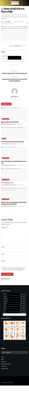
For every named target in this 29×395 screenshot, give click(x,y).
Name (3, 247)
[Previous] (13, 211)
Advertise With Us (6, 364)
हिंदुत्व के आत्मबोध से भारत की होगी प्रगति (9, 122)
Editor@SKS (8, 22)
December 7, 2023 (21, 143)
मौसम (15, 314)
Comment (4, 227)
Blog (2, 359)
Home (2, 357)
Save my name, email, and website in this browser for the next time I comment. (14, 268)
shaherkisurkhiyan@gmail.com (9, 124)
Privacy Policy (4, 368)
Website (3, 261)
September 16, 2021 (18, 22)
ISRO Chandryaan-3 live (7, 183)
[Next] (16, 211)
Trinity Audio (17, 45)
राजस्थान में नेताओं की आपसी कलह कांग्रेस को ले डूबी (12, 141)
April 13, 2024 (20, 124)
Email (3, 254)
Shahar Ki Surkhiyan (9, 382)
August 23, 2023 (20, 165)
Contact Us (4, 366)
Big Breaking (5, 118)
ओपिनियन (3, 138)
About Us (3, 361)
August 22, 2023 (20, 206)
